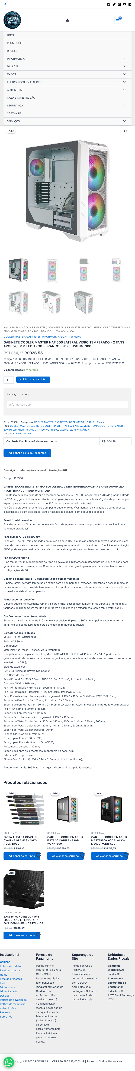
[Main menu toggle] (127, 19)
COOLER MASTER (35, 327)
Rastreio (5, 1012)
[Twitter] (114, 4)
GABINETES (33, 336)
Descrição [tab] (10, 470)
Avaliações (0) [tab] (58, 470)
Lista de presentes (11, 978)
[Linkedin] (129, 4)
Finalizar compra (10, 970)
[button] (5, 4)
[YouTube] (124, 4)
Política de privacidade (13, 999)
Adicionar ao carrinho (33, 379)
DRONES (12, 50)
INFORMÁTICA (16, 58)
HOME (11, 35)
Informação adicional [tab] (33, 470)
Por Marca (17, 327)
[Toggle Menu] (123, 59)
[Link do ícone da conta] (67, 20)
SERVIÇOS (13, 121)
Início (6, 327)
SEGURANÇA (15, 105)
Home (3, 974)
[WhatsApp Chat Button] (9, 1062)
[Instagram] (119, 4)
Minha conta (7, 987)
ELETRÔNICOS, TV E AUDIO (24, 82)
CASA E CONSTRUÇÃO (21, 97)
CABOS (11, 74)
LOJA (64, 336)
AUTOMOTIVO (15, 90)
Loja (2, 983)
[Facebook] (108, 4)
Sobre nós (6, 1016)
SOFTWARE (14, 113)
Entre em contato (10, 966)
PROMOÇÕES (15, 43)
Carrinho (5, 961)
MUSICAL (13, 66)
